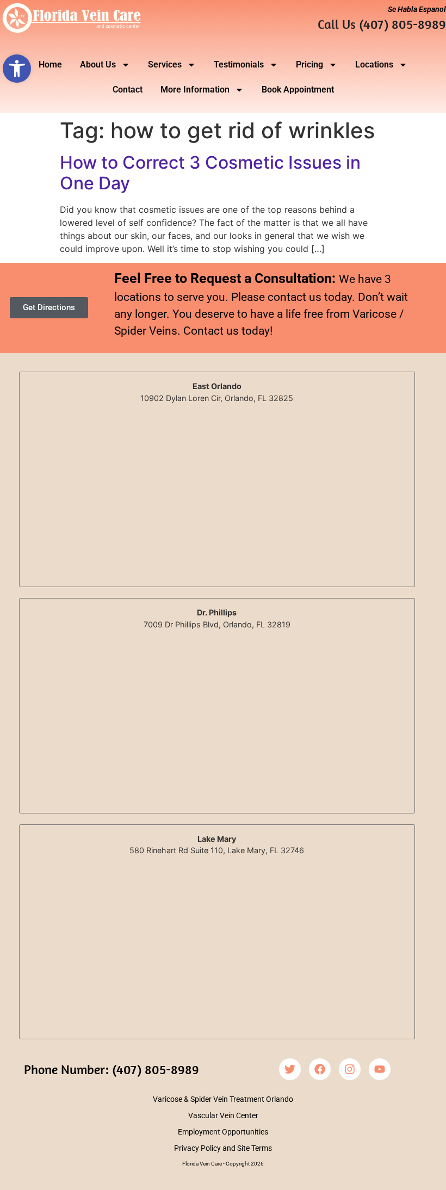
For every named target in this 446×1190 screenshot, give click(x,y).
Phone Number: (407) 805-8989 (111, 1069)
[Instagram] (350, 1069)
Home (50, 64)
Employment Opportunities (223, 1131)
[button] (17, 68)
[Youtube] (380, 1069)
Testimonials (239, 64)
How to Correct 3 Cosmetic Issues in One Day (210, 173)
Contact (128, 89)
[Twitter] (290, 1069)
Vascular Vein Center (223, 1115)
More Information (195, 89)
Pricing (309, 64)
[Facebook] (320, 1069)
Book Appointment (298, 89)
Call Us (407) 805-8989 (382, 24)
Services (165, 64)
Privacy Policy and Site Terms (223, 1148)
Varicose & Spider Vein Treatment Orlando (223, 1099)
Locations (374, 64)
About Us (98, 64)
